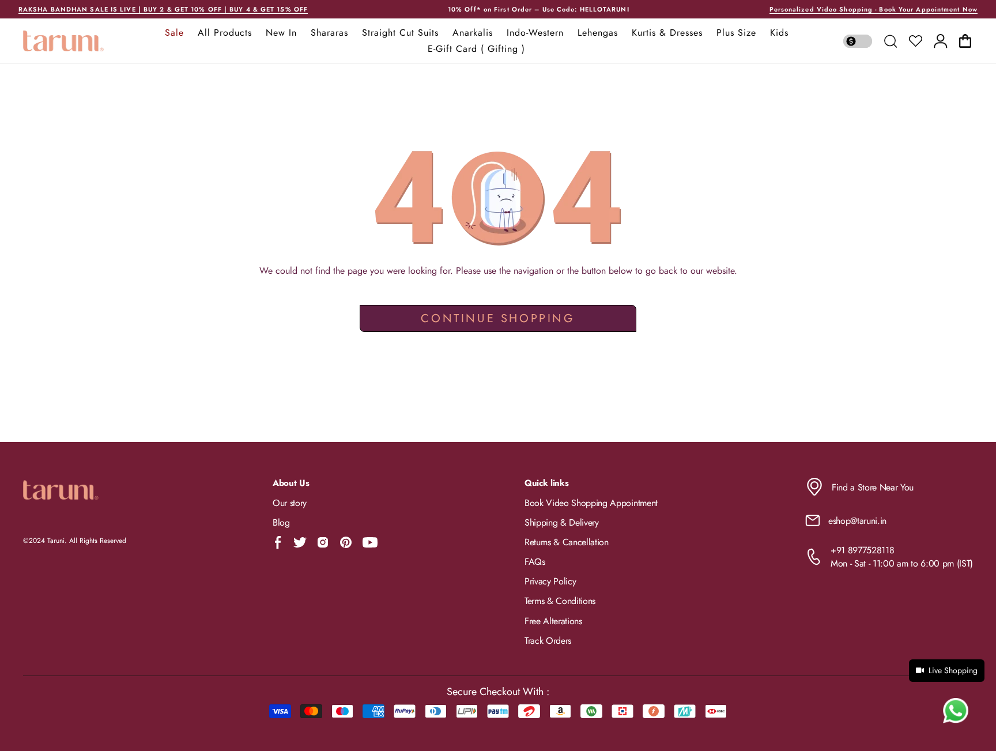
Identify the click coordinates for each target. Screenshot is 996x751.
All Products (225, 33)
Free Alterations (553, 621)
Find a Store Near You (873, 487)
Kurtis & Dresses (667, 33)
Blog (281, 522)
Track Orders (548, 640)
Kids (779, 33)
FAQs (535, 561)
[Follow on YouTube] (370, 542)
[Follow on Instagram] (323, 542)
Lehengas (598, 33)
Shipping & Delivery (562, 522)
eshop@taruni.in (857, 520)
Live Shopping (953, 670)
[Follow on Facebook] (278, 542)
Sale (174, 33)
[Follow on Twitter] (300, 542)
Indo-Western (535, 33)
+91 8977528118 (863, 550)
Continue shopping (498, 318)
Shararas (329, 33)
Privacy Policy (550, 581)
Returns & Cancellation (567, 542)
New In (281, 33)
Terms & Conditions (560, 600)
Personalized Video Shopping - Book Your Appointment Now (873, 9)
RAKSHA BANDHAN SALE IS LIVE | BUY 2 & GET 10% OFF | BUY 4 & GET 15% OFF (163, 9)
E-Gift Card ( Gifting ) (476, 49)
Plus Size (736, 33)
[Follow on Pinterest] (346, 542)
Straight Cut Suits (400, 33)
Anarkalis (472, 33)
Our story (290, 503)
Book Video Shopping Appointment (591, 503)
